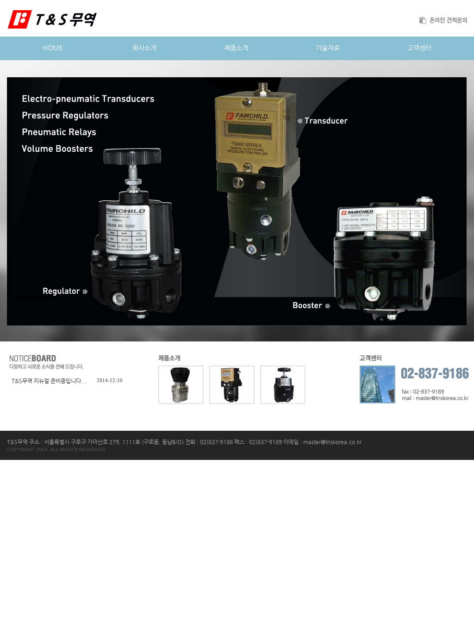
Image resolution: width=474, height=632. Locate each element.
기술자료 (328, 47)
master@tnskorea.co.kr (332, 442)
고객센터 (419, 47)
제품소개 (236, 47)
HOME (53, 47)
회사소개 (144, 47)
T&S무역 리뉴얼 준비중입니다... (49, 381)
